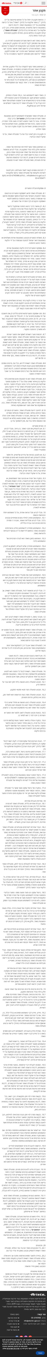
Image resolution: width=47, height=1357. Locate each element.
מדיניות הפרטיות (13, 1348)
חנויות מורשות (13, 1318)
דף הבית (43, 15)
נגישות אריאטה (12, 1330)
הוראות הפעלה (12, 1324)
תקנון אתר (14, 1327)
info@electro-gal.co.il (32, 1321)
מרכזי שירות (13, 1321)
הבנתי (40, 1353)
